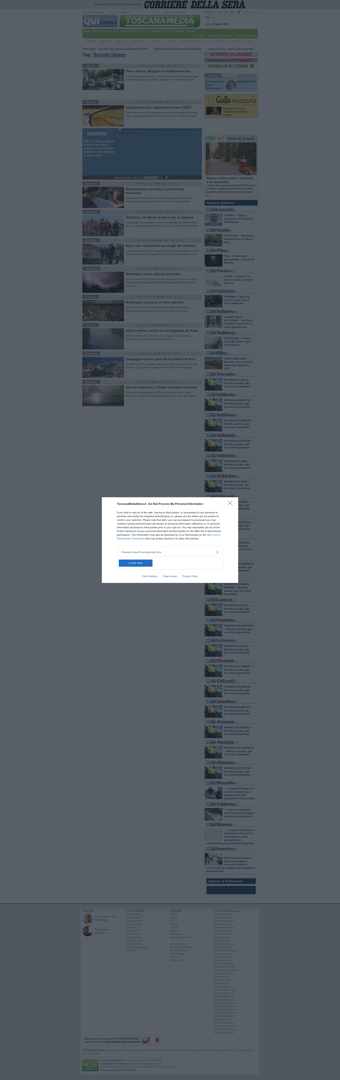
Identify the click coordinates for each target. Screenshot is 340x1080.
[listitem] (170, 552)
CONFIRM (136, 563)
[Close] (231, 504)
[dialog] (170, 540)
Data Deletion (150, 576)
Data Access (170, 576)
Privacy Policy (190, 576)
